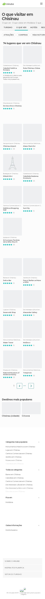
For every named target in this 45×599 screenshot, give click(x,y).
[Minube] (8, 4)
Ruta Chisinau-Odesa (31, 68)
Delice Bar (7, 280)
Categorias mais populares (16, 442)
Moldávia (9, 502)
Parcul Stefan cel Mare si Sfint (32, 281)
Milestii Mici (7, 176)
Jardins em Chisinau (14, 457)
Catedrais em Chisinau (15, 478)
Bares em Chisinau (13, 474)
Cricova (26, 416)
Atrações (9, 35)
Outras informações (14, 525)
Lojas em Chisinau (13, 450)
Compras (23, 35)
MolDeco (26, 343)
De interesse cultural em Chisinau (19, 485)
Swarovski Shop (9, 312)
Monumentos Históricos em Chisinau (20, 447)
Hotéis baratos (11, 530)
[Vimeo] (25, 583)
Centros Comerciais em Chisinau (19, 453)
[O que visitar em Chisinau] (31, 386)
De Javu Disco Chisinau (12, 106)
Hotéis (33, 27)
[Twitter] (22, 583)
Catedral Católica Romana (10, 69)
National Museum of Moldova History (11, 373)
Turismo (8, 27)
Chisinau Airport (9, 146)
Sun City (26, 208)
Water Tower (8, 343)
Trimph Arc (27, 373)
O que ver (21, 27)
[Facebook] (18, 583)
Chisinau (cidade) (10, 416)
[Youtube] (28, 583)
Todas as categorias (14, 470)
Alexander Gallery (30, 312)
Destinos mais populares (17, 399)
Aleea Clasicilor (29, 146)
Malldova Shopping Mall (11, 209)
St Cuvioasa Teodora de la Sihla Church (11, 241)
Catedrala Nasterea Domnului (30, 177)
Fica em (9, 497)
